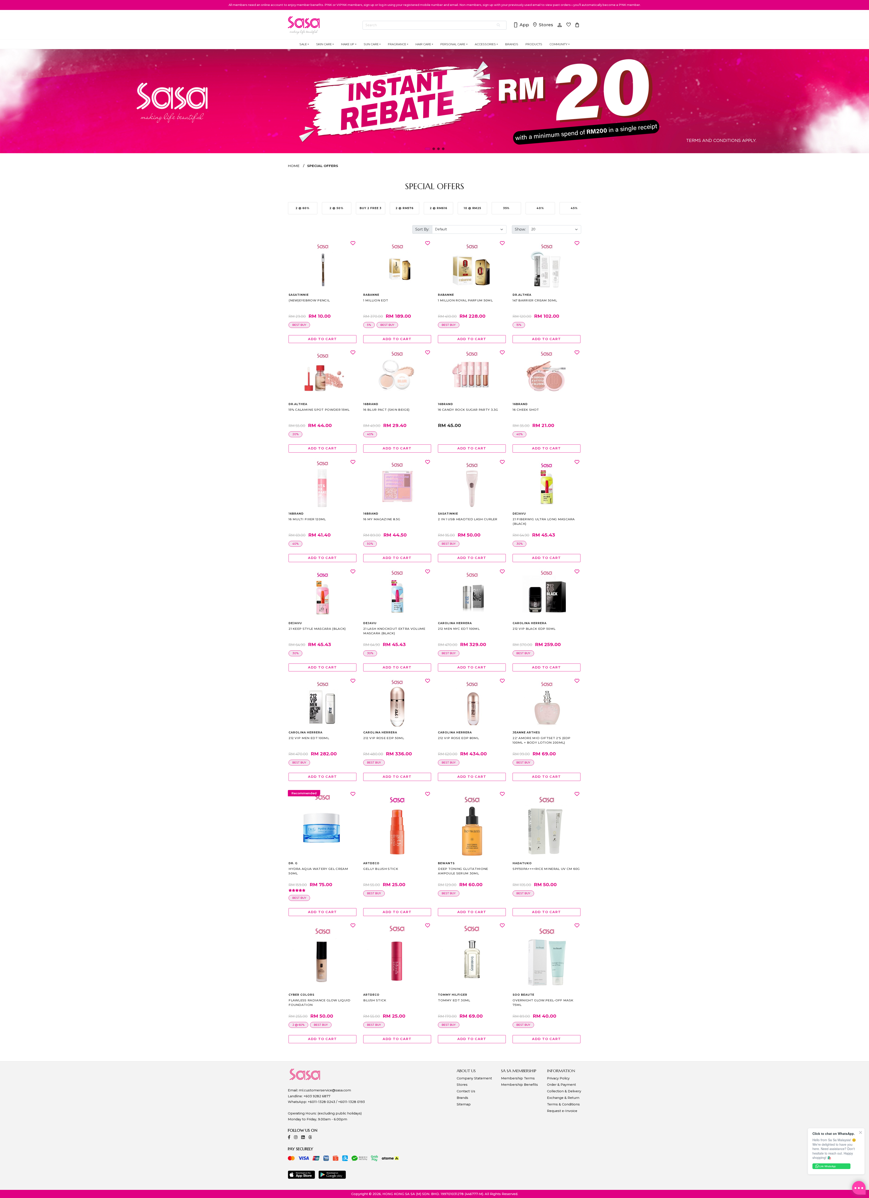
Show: (520, 229)
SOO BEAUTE (523, 994)
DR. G (293, 863)
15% (518, 325)
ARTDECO (371, 863)
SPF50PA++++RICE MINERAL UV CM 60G (546, 869)
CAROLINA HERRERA (455, 623)
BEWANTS (446, 863)
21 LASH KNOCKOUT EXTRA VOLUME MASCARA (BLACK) (394, 631)
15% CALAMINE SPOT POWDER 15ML (319, 409)
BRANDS (511, 44)
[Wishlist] (353, 243)
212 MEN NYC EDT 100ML (459, 628)
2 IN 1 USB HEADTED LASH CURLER (467, 519)
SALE (303, 44)
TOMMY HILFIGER (452, 994)
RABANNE (371, 294)
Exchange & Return (563, 1098)
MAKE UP (347, 44)
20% (295, 434)
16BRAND (370, 404)
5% (369, 325)
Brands (462, 1098)
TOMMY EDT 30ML (454, 1000)
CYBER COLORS (301, 994)
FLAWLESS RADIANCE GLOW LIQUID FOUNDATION (319, 1002)
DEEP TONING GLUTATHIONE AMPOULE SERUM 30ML (463, 871)
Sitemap (464, 1104)
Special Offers (322, 166)
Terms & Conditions (563, 1104)
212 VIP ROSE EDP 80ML (458, 738)
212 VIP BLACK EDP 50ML (534, 628)
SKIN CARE (324, 44)
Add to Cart (322, 339)
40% (370, 434)
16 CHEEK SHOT (526, 409)
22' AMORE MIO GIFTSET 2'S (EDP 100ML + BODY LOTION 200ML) (542, 740)
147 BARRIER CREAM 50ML (535, 300)
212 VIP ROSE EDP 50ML (383, 738)
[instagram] (296, 1137)
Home (293, 166)
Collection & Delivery (564, 1091)
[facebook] (289, 1137)
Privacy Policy (558, 1078)
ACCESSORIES (485, 44)
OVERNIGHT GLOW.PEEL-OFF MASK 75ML (543, 1002)
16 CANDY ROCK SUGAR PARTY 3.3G (468, 409)
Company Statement (474, 1078)
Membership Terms (518, 1078)
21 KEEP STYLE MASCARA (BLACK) (317, 628)
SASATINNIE (299, 294)
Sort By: (422, 229)
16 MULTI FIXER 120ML (307, 519)
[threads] (310, 1137)
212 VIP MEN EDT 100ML (309, 738)
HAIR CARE (423, 44)
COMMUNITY (558, 44)
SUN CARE (371, 44)
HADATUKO (522, 863)
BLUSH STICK (374, 1000)
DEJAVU (519, 513)
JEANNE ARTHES (526, 732)
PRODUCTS (533, 44)
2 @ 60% (298, 1024)
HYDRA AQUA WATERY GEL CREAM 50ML (318, 871)
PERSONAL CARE (452, 44)
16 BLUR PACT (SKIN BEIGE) (386, 409)
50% (370, 543)
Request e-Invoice (562, 1111)
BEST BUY (299, 325)
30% (519, 543)
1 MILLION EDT (375, 300)
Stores (542, 25)
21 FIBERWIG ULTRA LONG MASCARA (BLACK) (544, 521)
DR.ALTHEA (522, 294)
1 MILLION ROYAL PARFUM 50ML (465, 300)
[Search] (498, 25)
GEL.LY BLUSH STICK (380, 869)
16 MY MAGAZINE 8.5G (381, 519)
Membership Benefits (519, 1085)
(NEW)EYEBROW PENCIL (309, 300)
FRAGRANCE (397, 44)
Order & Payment (561, 1085)
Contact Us (466, 1091)
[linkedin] (303, 1137)
